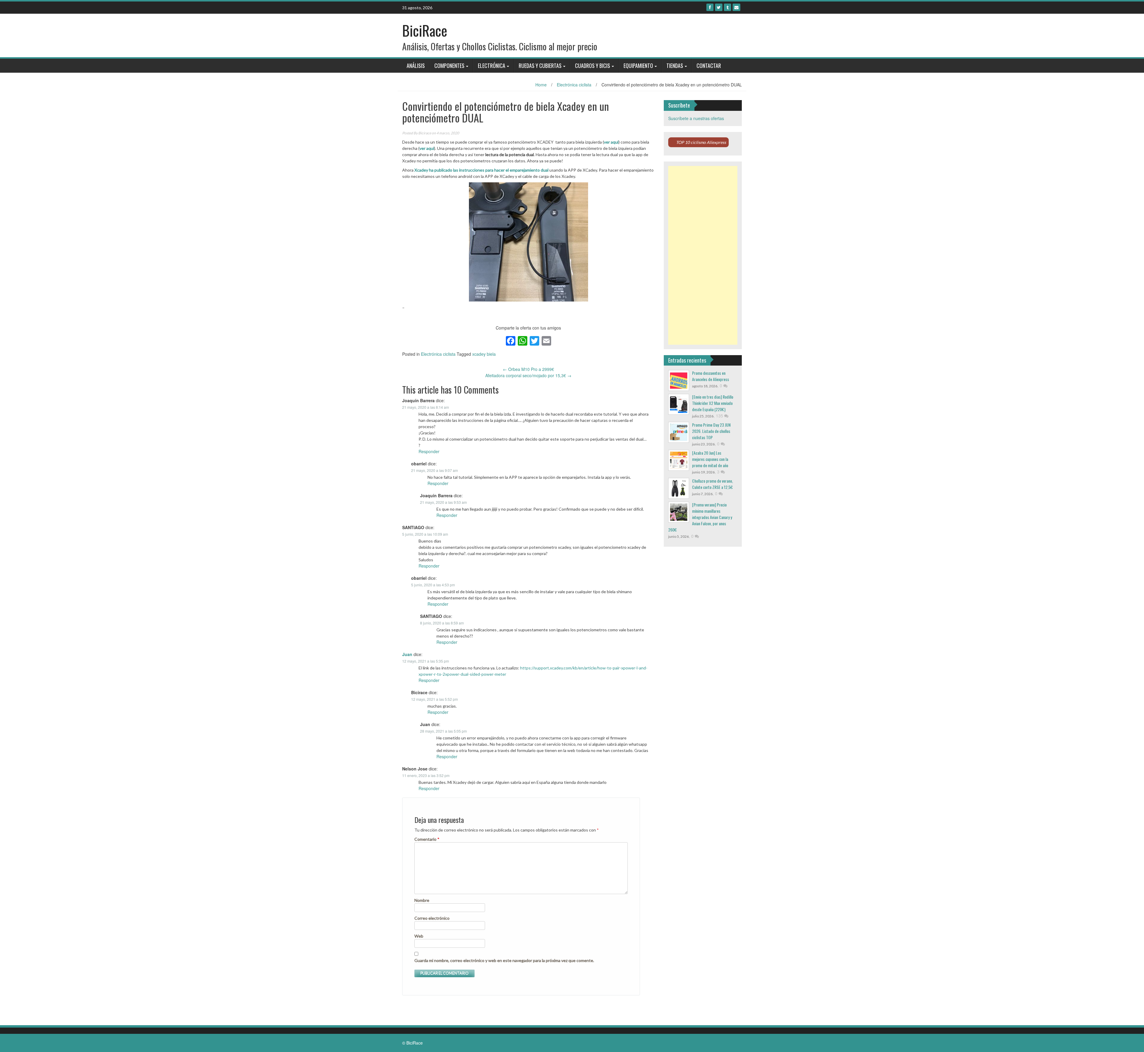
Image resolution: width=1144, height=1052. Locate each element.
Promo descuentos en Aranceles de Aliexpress (710, 376)
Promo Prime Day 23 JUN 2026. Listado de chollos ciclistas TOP (711, 431)
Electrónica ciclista (574, 85)
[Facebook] (710, 7)
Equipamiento (638, 65)
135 (720, 416)
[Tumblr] (727, 7)
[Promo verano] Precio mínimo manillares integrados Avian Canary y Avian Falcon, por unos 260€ (700, 517)
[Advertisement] (703, 255)
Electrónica (491, 65)
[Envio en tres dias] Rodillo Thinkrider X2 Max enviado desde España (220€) (712, 403)
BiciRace (424, 30)
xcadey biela (484, 354)
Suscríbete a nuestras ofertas (696, 118)
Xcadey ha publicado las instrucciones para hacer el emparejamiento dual (481, 170)
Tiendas (674, 65)
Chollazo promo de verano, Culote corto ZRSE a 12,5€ (712, 484)
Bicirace (424, 133)
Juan (407, 654)
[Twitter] (718, 7)
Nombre (421, 900)
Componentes (449, 65)
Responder (429, 451)
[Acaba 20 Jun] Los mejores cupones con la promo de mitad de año (710, 459)
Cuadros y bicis (592, 65)
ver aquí (611, 141)
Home (541, 85)
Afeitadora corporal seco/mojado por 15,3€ (528, 375)
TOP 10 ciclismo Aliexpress (701, 142)
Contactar (709, 65)
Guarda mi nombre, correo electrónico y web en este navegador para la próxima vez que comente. (504, 960)
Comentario (426, 839)
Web (418, 935)
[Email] (736, 7)
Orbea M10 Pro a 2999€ (528, 369)
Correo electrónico (432, 918)
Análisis (416, 65)
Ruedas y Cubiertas (540, 65)
